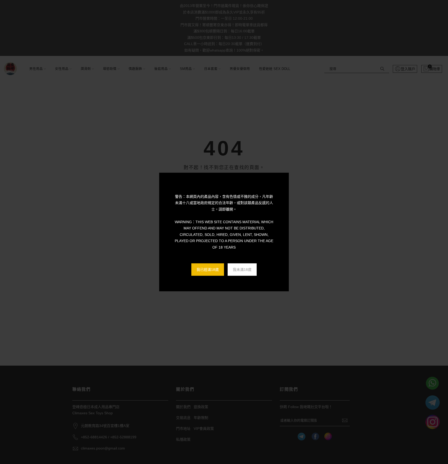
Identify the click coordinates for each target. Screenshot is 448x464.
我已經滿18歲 (208, 269)
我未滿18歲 (242, 269)
